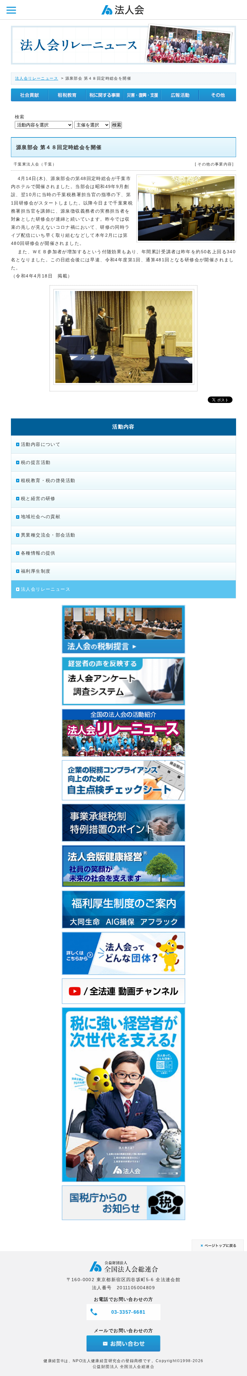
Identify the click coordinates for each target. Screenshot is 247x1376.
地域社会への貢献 (40, 516)
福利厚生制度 (35, 571)
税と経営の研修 (38, 498)
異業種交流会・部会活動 (48, 534)
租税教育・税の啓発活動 (48, 480)
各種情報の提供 (38, 553)
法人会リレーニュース (36, 78)
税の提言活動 (35, 462)
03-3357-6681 (128, 1312)
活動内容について (40, 444)
